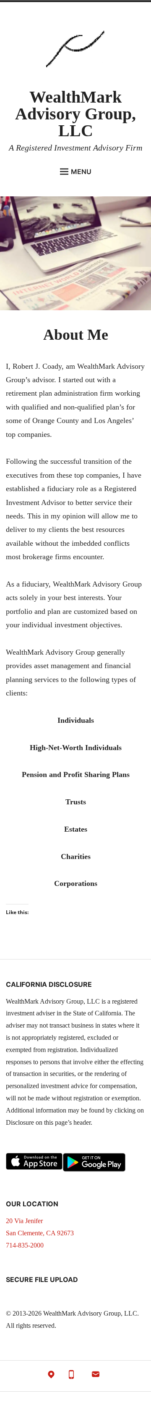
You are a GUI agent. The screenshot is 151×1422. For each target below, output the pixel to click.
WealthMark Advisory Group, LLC (75, 113)
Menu (81, 171)
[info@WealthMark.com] (95, 1376)
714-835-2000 (25, 1245)
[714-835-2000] (71, 1376)
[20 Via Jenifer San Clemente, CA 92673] (51, 1376)
